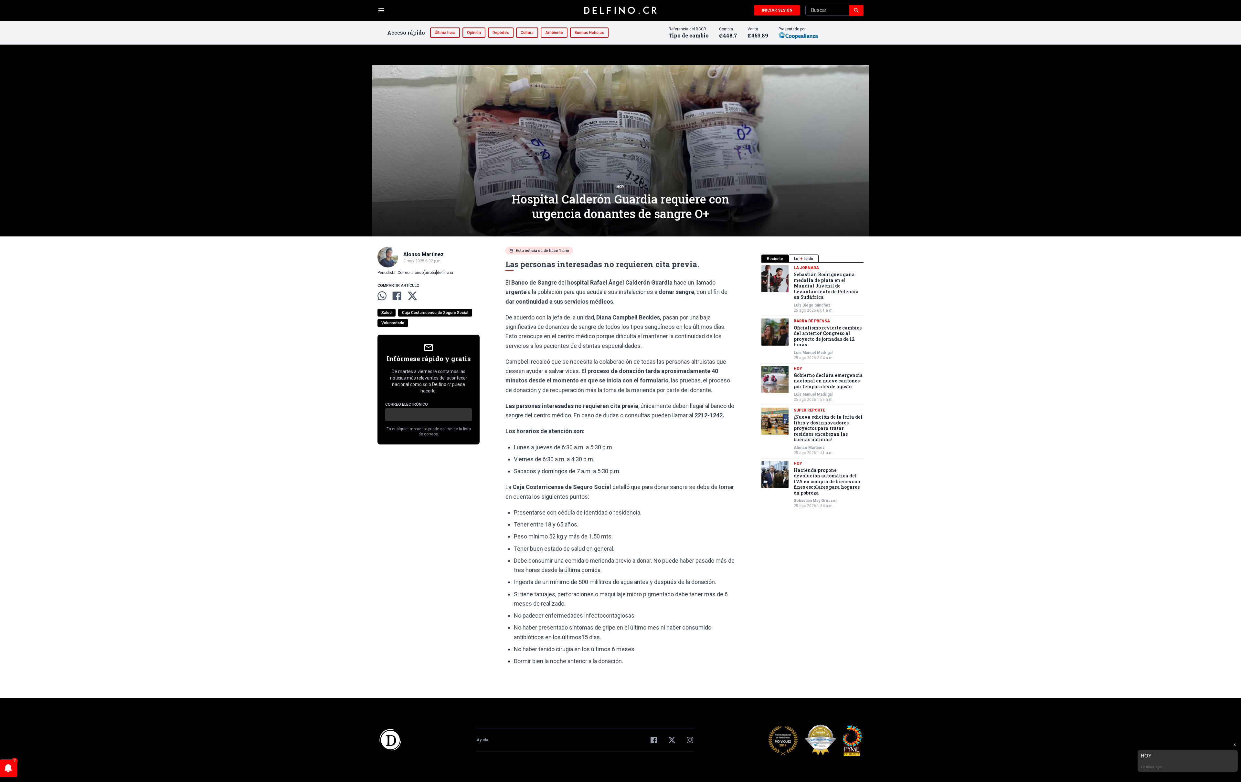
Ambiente (554, 32)
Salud (386, 312)
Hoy (620, 186)
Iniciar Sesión (777, 10)
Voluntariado (392, 323)
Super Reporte (809, 410)
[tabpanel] (812, 386)
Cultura (527, 32)
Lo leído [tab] (803, 258)
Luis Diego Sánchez (812, 305)
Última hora (445, 32)
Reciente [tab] (775, 258)
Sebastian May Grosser (815, 500)
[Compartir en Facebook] (397, 296)
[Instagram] (690, 740)
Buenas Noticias (589, 32)
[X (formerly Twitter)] (672, 740)
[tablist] (812, 259)
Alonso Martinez (809, 447)
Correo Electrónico (406, 404)
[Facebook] (654, 740)
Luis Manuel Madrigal (813, 352)
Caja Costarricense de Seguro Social (435, 312)
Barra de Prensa (812, 321)
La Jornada (806, 268)
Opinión (474, 32)
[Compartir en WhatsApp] (382, 295)
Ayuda (482, 740)
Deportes (501, 32)
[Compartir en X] (412, 296)
